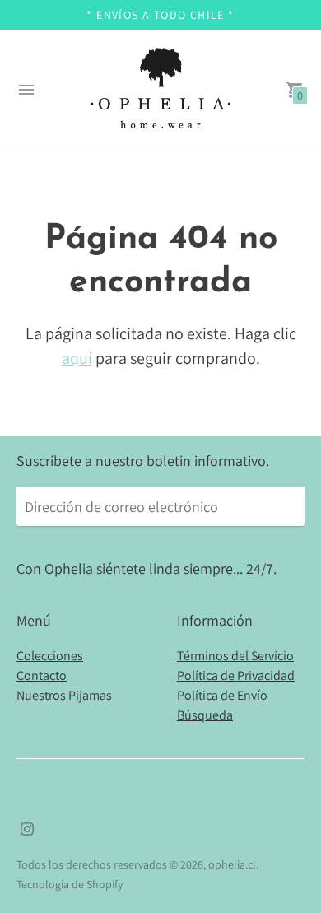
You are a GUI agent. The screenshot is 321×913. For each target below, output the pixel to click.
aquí (77, 358)
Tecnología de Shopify (69, 884)
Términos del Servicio (235, 655)
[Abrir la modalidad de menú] (26, 90)
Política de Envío (222, 695)
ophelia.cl (232, 864)
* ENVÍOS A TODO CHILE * (160, 14)
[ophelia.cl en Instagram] (27, 827)
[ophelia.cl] (160, 90)
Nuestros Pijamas (64, 695)
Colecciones (49, 655)
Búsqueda (205, 715)
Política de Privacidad (236, 675)
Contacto (41, 675)
